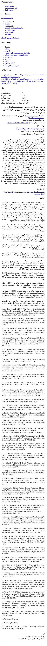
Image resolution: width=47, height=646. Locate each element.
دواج (6, 61)
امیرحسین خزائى (38, 128)
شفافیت (20, 192)
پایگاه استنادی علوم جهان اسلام (16, 55)
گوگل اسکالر (10, 63)
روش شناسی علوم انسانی (14, 28)
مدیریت (8, 34)
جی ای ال (8, 57)
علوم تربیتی (9, 32)
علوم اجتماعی (10, 30)
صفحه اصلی (9, 6)
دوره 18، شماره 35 (31, 116)
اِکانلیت (7, 51)
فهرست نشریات (11, 8)
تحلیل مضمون (39, 194)
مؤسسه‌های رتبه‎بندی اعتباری (34, 192)
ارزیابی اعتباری (10, 192)
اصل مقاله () (36, 118)
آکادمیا (7, 47)
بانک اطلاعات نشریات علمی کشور (17, 53)
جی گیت (8, 59)
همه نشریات (9, 21)
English (7, 14)
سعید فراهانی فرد (23, 128)
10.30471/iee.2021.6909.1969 (18, 123)
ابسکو (7, 49)
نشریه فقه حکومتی (12, 65)
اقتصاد (7, 24)
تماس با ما (9, 10)
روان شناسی (10, 26)
